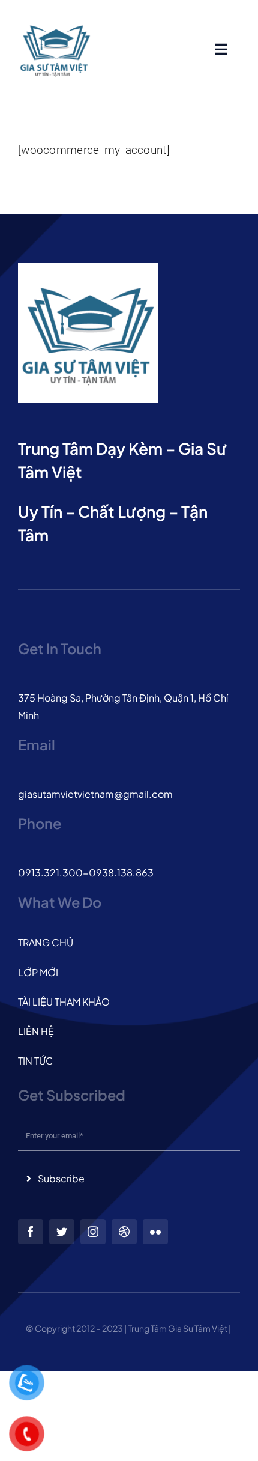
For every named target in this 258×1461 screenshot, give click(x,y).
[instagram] (93, 1231)
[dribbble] (124, 1231)
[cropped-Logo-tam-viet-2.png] (55, 18)
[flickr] (155, 1231)
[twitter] (61, 1231)
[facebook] (30, 1231)
